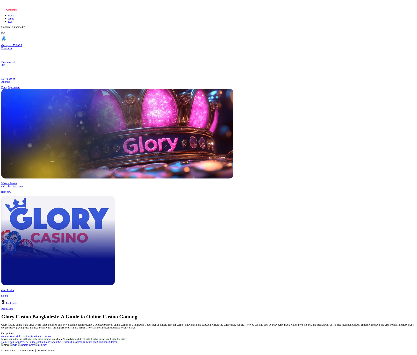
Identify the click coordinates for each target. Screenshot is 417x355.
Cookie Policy (43, 342)
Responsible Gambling (73, 342)
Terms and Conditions (97, 342)
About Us (56, 342)
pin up (4, 336)
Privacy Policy (27, 342)
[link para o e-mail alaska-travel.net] (3, 34)
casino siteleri (15, 336)
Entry (4, 87)
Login (11, 18)
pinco (40, 336)
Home (11, 15)
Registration (14, 87)
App (10, 21)
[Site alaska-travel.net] (15, 10)
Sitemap (113, 342)
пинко (47, 336)
